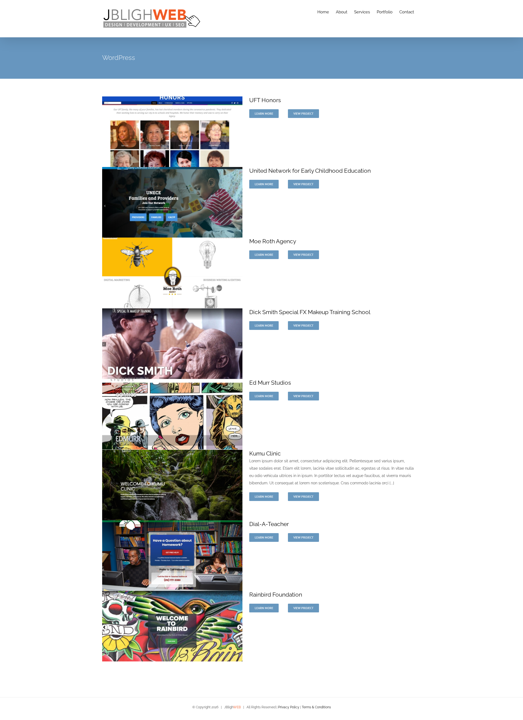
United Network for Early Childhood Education (310, 170)
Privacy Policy (288, 707)
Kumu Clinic (265, 453)
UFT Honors (265, 100)
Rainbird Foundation (275, 594)
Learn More (264, 113)
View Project (303, 113)
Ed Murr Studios (270, 382)
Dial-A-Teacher (269, 524)
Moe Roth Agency (272, 241)
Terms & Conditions (316, 707)
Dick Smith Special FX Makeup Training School (309, 312)
